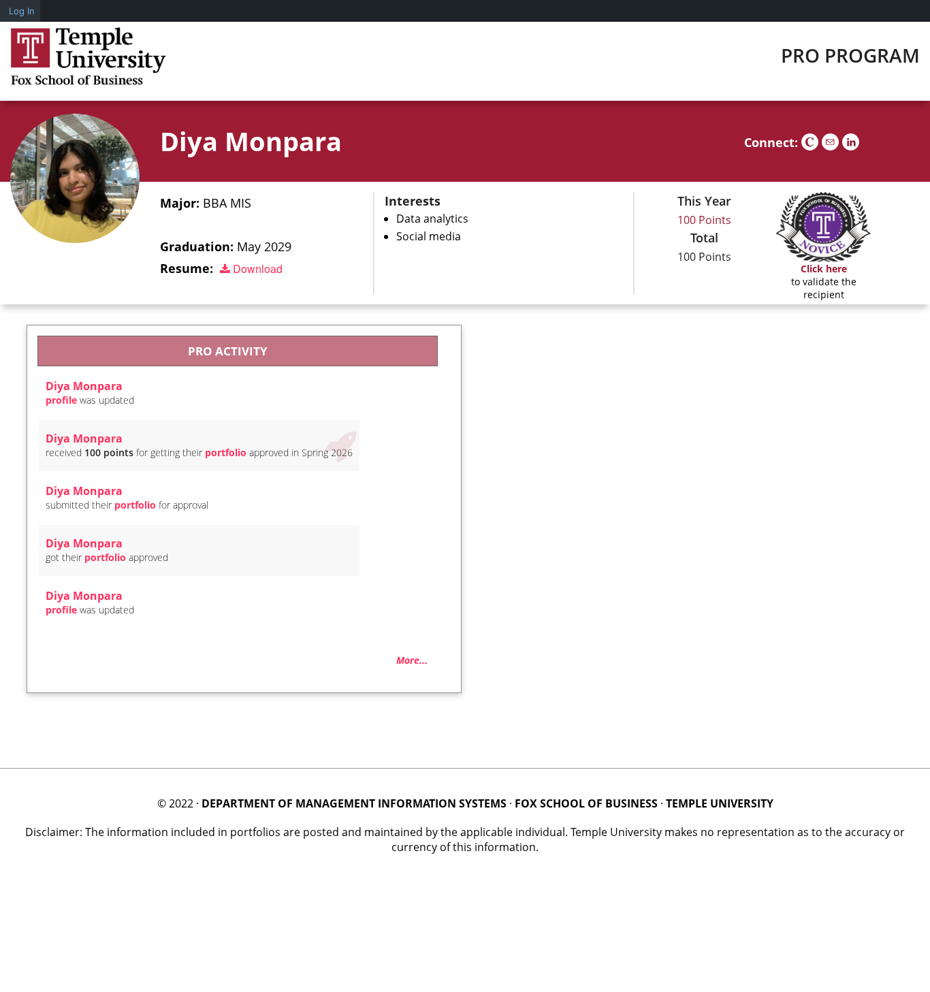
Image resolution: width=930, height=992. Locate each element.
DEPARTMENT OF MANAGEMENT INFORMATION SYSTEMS (354, 803)
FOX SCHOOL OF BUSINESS (586, 803)
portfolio (225, 452)
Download (256, 268)
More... (412, 660)
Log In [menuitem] (22, 10)
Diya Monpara (251, 141)
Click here (824, 268)
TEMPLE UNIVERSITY (719, 803)
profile (61, 400)
